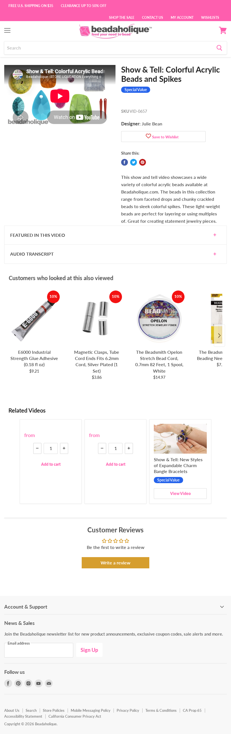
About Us (11, 710)
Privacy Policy (128, 710)
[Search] (219, 47)
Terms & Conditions (161, 710)
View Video (180, 493)
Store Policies (54, 710)
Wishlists (210, 17)
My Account (182, 17)
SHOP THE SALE (121, 17)
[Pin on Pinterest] (142, 162)
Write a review (115, 562)
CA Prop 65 (192, 710)
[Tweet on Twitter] (133, 162)
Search (31, 710)
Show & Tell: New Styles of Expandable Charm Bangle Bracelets (178, 465)
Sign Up (89, 650)
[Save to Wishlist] (148, 136)
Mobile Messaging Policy (90, 710)
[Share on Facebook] (124, 162)
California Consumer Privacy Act (74, 716)
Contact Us (152, 17)
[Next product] (219, 335)
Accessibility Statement (23, 716)
